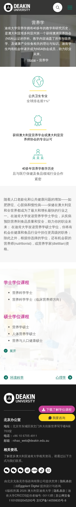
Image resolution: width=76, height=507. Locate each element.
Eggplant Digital (28, 486)
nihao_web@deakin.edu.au (31, 440)
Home (31, 60)
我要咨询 (59, 417)
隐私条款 (66, 481)
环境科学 (14, 377)
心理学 (61, 377)
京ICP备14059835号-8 (51, 500)
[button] (70, 7)
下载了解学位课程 (59, 409)
